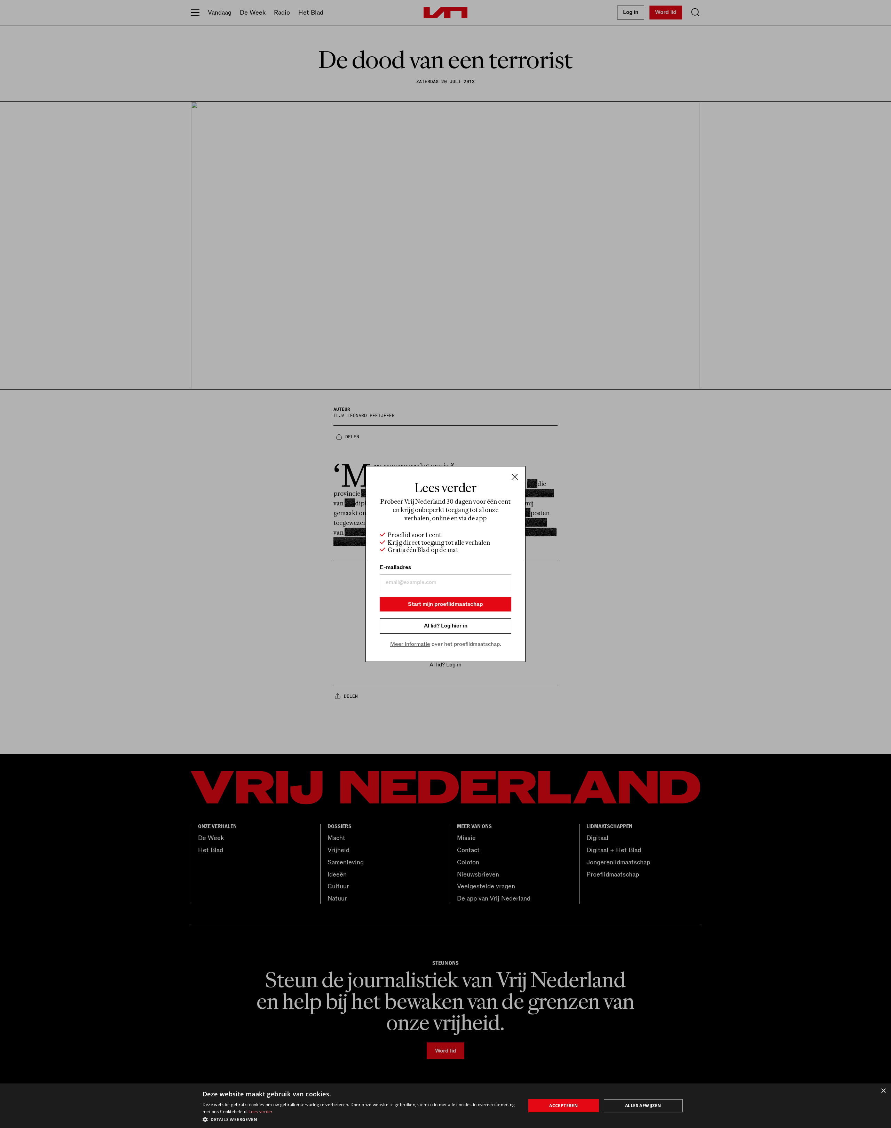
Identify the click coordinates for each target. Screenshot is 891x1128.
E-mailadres (395, 567)
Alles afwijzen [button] (643, 1106)
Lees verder (261, 1111)
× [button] (883, 1091)
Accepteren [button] (563, 1106)
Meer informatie (410, 644)
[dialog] (445, 1105)
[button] (359, 1119)
